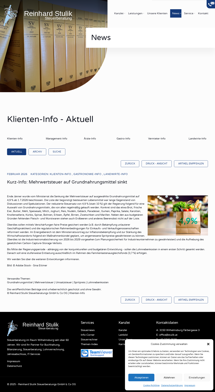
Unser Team (126, 339)
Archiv (37, 151)
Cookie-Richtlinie (151, 385)
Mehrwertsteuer (44, 282)
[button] (208, 344)
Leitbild (123, 334)
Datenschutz (14, 366)
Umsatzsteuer (64, 282)
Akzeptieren (141, 377)
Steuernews (88, 330)
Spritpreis (79, 282)
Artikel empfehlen (191, 163)
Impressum (189, 385)
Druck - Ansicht (156, 163)
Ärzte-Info (90, 138)
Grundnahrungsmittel (20, 282)
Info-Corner (88, 334)
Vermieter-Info (156, 138)
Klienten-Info (15, 138)
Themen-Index (89, 344)
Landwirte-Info (197, 138)
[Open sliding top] (211, 4)
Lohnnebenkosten (98, 282)
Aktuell (16, 151)
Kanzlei (123, 330)
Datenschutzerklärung (172, 385)
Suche (57, 151)
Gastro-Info (123, 138)
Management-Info (56, 138)
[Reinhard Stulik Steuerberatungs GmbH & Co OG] (55, 15)
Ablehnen (169, 377)
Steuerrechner (89, 339)
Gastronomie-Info (87, 174)
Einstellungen (197, 377)
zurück (130, 163)
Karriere (123, 344)
